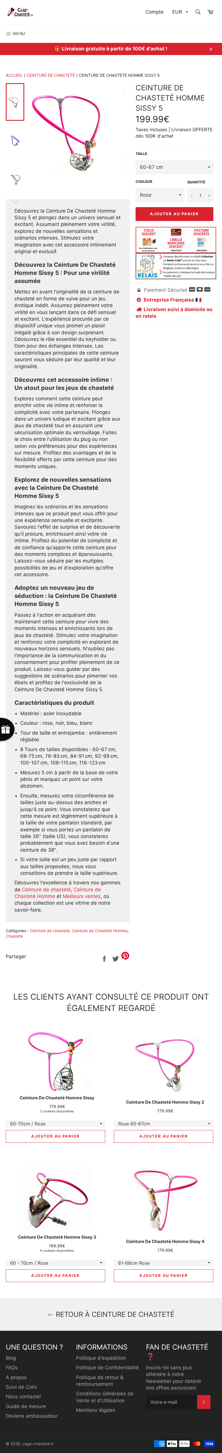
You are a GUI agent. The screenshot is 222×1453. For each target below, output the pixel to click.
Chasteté (14, 936)
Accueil (14, 75)
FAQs (12, 1367)
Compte (154, 12)
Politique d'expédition (101, 1358)
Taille (141, 153)
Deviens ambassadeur (32, 1416)
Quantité (196, 182)
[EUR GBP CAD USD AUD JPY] (179, 12)
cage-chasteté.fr (37, 1443)
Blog (11, 1358)
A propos (16, 1377)
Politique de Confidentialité (107, 1367)
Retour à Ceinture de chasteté (114, 1314)
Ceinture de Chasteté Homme (99, 930)
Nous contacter (23, 1396)
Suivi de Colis (21, 1387)
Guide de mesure (26, 1406)
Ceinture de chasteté (51, 75)
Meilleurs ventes (82, 896)
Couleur (144, 181)
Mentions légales (95, 1410)
